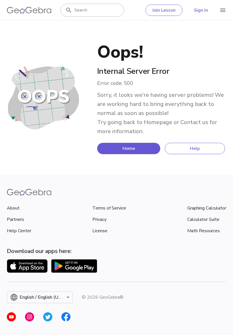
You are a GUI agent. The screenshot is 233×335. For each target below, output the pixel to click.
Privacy (99, 219)
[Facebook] (65, 316)
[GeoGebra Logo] (29, 10)
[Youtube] (11, 316)
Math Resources (203, 231)
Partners (15, 219)
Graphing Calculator (206, 208)
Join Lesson (164, 10)
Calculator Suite (203, 219)
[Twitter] (47, 316)
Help (195, 148)
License (99, 231)
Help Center (19, 231)
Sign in (201, 10)
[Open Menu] (222, 10)
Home (128, 148)
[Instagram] (29, 316)
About (13, 208)
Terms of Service (109, 208)
